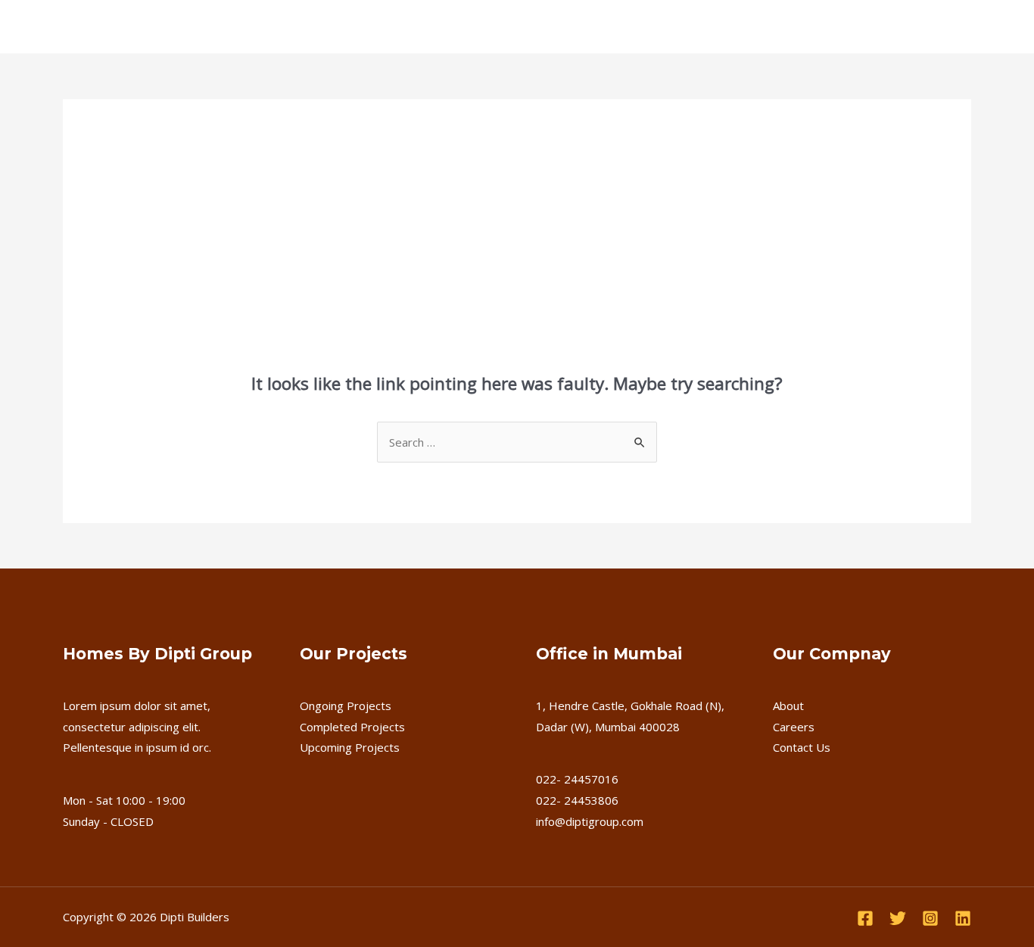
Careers (529, 26)
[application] (278, 26)
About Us (180, 26)
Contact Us (601, 26)
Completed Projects (352, 726)
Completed (337, 26)
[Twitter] (897, 918)
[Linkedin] (963, 918)
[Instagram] (930, 918)
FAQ (474, 26)
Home (117, 26)
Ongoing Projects (345, 705)
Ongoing (249, 26)
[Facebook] (865, 918)
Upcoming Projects (350, 747)
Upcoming (414, 26)
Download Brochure (893, 26)
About (788, 705)
